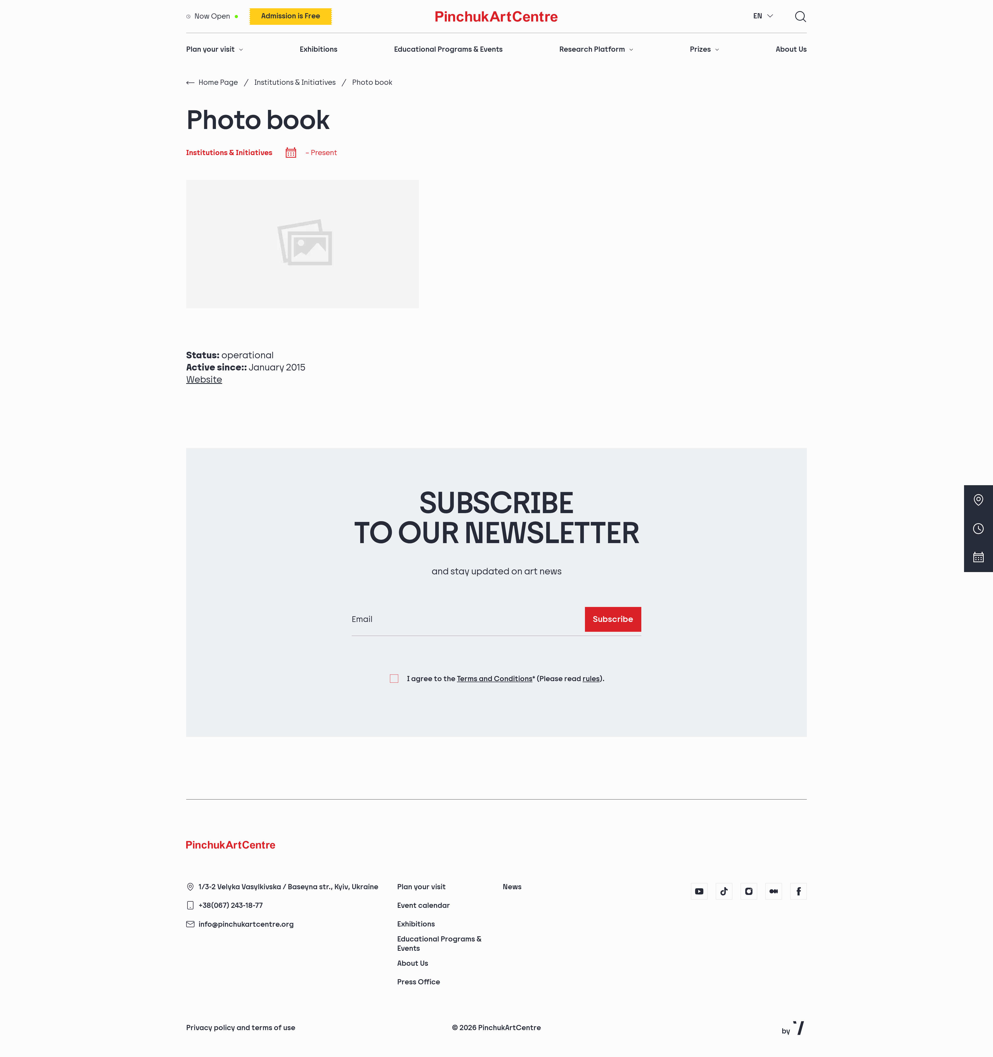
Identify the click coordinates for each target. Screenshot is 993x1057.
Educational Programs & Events (448, 49)
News (512, 887)
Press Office (418, 982)
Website (204, 379)
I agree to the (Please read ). (506, 679)
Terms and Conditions (494, 679)
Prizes (700, 49)
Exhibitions (318, 49)
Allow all (709, 1011)
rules (591, 679)
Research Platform (592, 49)
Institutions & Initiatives (295, 82)
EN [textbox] (757, 16)
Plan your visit (210, 49)
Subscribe (613, 619)
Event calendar (423, 905)
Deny (759, 1011)
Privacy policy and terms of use (240, 1028)
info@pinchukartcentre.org (246, 924)
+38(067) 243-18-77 (231, 905)
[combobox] (763, 16)
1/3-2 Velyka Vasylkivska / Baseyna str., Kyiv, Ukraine (288, 887)
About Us (791, 49)
